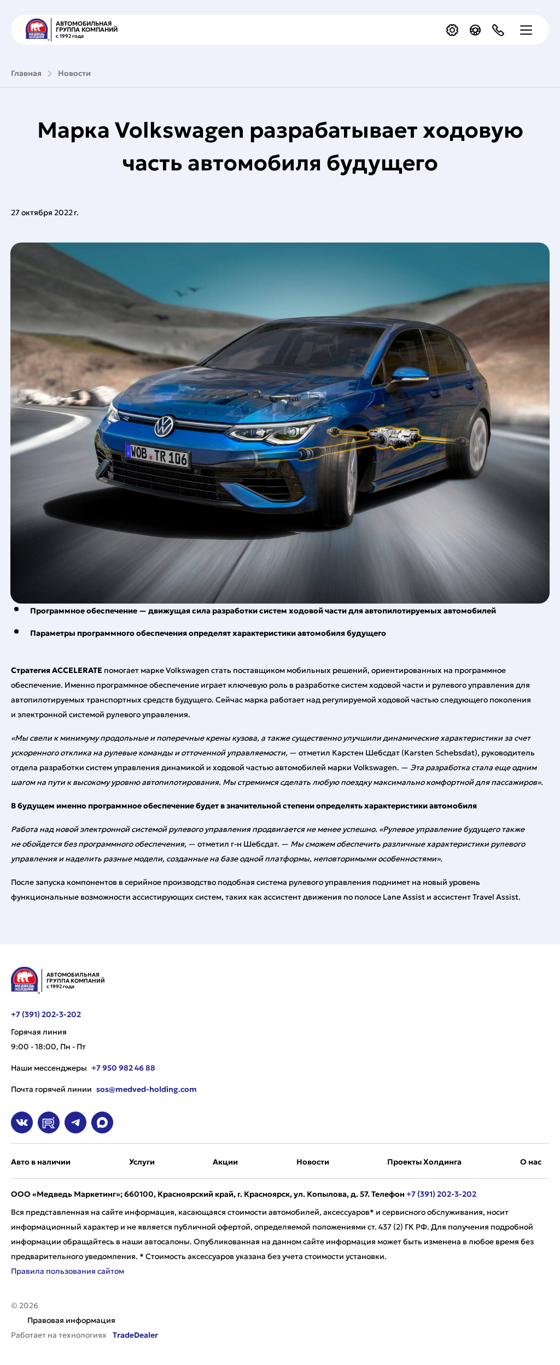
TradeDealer (134, 1335)
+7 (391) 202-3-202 (46, 1014)
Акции (225, 1162)
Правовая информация (71, 1320)
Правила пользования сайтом (67, 1271)
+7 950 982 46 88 (123, 1068)
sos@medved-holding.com (146, 1089)
